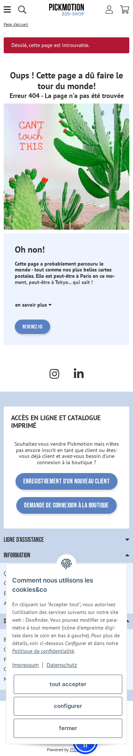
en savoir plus (31, 304)
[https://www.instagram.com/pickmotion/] (54, 374)
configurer (68, 705)
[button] (109, 9)
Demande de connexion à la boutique (66, 505)
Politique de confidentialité (43, 651)
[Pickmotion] (66, 9)
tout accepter (68, 684)
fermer (68, 728)
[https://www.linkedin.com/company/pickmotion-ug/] (78, 374)
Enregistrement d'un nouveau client (66, 481)
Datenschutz (62, 665)
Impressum (25, 665)
